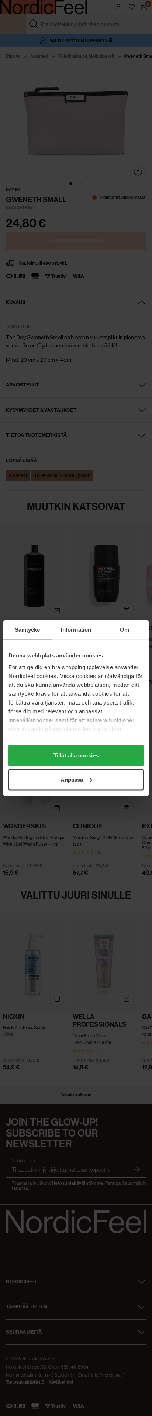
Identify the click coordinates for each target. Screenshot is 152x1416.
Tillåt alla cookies (76, 755)
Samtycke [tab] (27, 629)
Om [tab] (124, 629)
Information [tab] (76, 629)
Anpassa (72, 779)
